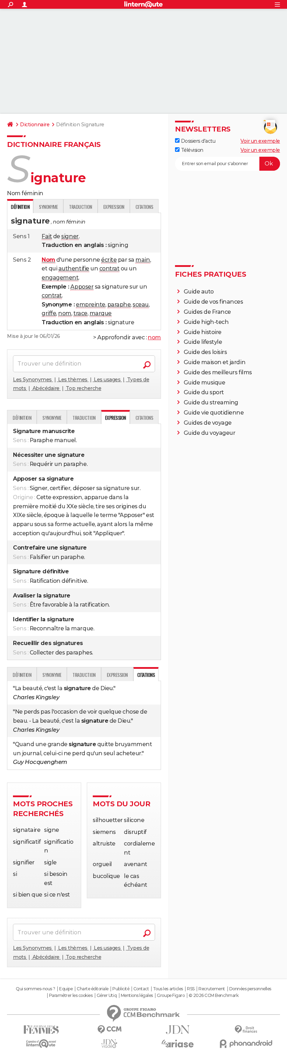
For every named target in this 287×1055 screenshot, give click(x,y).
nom (64, 313)
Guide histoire (203, 332)
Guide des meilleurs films (218, 372)
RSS (191, 988)
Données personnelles (250, 988)
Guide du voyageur (210, 433)
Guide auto (199, 291)
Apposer (81, 286)
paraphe (119, 304)
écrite (109, 259)
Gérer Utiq (107, 995)
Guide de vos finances (213, 301)
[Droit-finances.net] (246, 1029)
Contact (141, 988)
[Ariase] (178, 1043)
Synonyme (48, 206)
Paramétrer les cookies (70, 995)
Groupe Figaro (170, 995)
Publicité (120, 988)
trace (81, 313)
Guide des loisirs (205, 352)
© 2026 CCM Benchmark (213, 995)
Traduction (80, 206)
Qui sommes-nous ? (35, 988)
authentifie (73, 268)
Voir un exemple (260, 141)
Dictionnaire (34, 124)
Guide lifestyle (203, 342)
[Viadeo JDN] (109, 1043)
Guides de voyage (208, 422)
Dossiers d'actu (197, 141)
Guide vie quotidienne (214, 412)
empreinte (90, 304)
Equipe (65, 988)
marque (101, 313)
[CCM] (109, 1029)
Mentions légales (137, 995)
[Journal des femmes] (41, 1029)
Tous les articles (168, 988)
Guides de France (207, 312)
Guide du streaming (211, 402)
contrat (109, 268)
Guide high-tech (206, 322)
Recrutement (211, 988)
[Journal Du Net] (178, 1029)
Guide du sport (204, 392)
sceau (141, 304)
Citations (144, 206)
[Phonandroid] (246, 1043)
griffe (49, 313)
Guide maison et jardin (214, 362)
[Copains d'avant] (41, 1043)
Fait (47, 236)
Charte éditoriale (92, 988)
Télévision (191, 150)
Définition (22, 417)
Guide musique (204, 382)
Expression (113, 206)
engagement (60, 277)
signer (69, 236)
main (142, 259)
